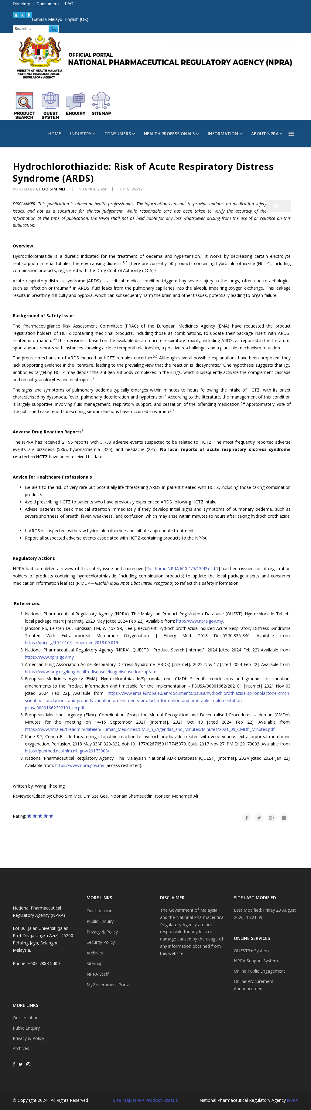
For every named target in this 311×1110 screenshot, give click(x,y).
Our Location (26, 1018)
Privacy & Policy (28, 1038)
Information (223, 133)
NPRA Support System (256, 961)
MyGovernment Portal (108, 984)
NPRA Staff (97, 974)
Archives (21, 1048)
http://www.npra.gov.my (199, 621)
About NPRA (265, 133)
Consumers (117, 133)
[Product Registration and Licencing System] (50, 105)
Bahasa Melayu (47, 19)
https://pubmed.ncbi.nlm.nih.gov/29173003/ (67, 751)
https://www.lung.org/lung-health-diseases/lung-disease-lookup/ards (92, 671)
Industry (80, 133)
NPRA (292, 1100)
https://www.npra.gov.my (49, 657)
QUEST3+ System (251, 951)
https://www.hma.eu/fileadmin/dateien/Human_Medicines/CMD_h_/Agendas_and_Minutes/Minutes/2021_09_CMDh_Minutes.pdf (150, 729)
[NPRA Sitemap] (101, 105)
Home (54, 133)
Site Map (122, 1100)
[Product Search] (25, 105)
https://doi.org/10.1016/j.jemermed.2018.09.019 (71, 642)
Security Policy (101, 942)
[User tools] (278, 206)
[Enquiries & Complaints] (76, 105)
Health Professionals (169, 133)
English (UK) (76, 19)
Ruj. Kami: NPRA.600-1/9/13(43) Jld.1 (182, 568)
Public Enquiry (26, 1028)
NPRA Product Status (155, 1100)
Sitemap (95, 963)
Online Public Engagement (259, 971)
